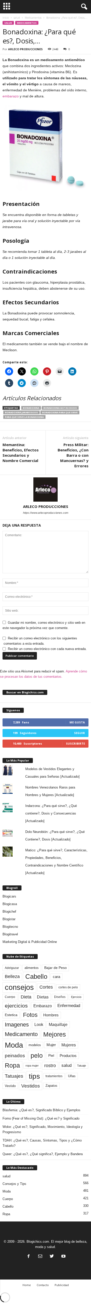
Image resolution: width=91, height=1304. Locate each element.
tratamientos (54, 1076)
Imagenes (17, 1024)
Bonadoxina (31, 408)
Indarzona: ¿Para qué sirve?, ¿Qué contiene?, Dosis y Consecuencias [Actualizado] (51, 813)
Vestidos (30, 1086)
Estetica (11, 1015)
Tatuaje (81, 1065)
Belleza (12, 976)
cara (56, 977)
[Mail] (40, 1257)
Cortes (46, 987)
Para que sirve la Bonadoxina (24, 417)
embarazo (11, 96)
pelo (37, 1055)
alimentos (32, 968)
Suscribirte (75, 743)
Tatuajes (14, 1076)
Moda (14, 1045)
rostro (50, 1065)
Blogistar (9, 919)
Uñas (72, 1076)
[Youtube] (63, 1257)
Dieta (26, 996)
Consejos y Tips (14, 1184)
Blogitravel (10, 934)
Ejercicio (76, 996)
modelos (35, 1045)
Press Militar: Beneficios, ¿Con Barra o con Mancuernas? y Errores (73, 455)
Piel (51, 1055)
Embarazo (42, 1005)
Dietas (43, 997)
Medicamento (21, 1034)
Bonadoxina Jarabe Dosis (21, 412)
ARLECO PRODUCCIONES (25, 49)
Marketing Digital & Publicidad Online (30, 942)
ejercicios (16, 1006)
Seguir (79, 733)
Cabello (36, 976)
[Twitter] (52, 1257)
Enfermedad (68, 1005)
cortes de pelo (68, 987)
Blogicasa (10, 904)
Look (38, 1024)
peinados (15, 1055)
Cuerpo (10, 997)
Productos (68, 1055)
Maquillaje (58, 1024)
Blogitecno (10, 927)
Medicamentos (33, 17)
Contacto (43, 1285)
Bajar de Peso (55, 968)
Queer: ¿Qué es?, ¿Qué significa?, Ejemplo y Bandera (43, 1154)
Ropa (12, 1065)
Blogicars (9, 896)
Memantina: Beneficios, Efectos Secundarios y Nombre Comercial (21, 452)
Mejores (54, 1034)
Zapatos (51, 1086)
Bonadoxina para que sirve (60, 412)
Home (26, 1285)
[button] (83, 6)
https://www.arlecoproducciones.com (45, 512)
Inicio (6, 17)
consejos (19, 987)
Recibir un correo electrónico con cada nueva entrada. (47, 649)
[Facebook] (28, 1257)
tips (34, 1076)
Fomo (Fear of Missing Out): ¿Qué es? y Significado (41, 1118)
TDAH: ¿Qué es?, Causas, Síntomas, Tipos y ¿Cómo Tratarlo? (42, 1143)
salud (17, 17)
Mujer (51, 1045)
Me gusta (77, 722)
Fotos (30, 1015)
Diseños (59, 997)
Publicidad (62, 1285)
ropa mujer (32, 1065)
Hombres (51, 1015)
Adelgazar (12, 968)
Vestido (10, 1086)
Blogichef (9, 911)
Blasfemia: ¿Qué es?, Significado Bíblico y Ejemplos (41, 1110)
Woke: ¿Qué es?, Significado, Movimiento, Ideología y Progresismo (43, 1129)
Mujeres (68, 1045)
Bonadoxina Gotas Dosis (60, 408)
